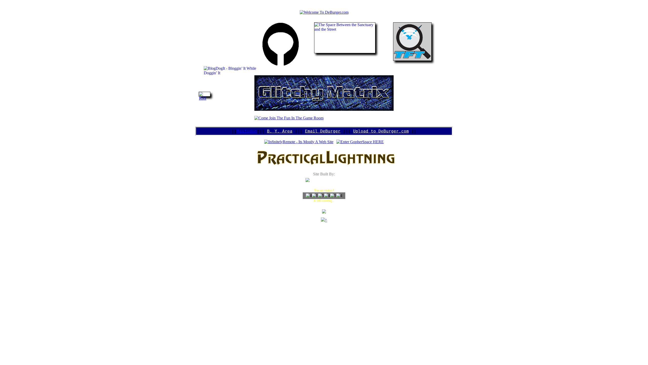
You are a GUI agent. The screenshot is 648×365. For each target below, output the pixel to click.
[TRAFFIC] (323, 220)
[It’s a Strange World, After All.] (324, 109)
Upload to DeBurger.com (381, 131)
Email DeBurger (322, 131)
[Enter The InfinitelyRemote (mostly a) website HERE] (298, 142)
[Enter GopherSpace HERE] (360, 142)
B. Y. (273, 131)
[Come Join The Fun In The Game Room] (288, 118)
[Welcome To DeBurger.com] (324, 12)
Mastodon (247, 131)
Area (286, 131)
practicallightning (324, 178)
